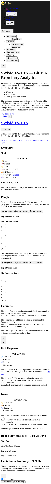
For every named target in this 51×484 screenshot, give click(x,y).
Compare (7, 129)
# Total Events (7, 482)
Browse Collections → (10, 140)
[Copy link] (10, 116)
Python (16, 175)
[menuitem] (11, 14)
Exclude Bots (8, 479)
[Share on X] (2, 117)
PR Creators (37, 211)
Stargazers (8, 211)
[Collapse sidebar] (3, 66)
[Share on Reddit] (7, 117)
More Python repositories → (30, 140)
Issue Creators (22, 211)
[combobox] (3, 338)
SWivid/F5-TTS (7, 114)
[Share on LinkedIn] (5, 117)
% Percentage (19, 482)
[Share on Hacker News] (3, 117)
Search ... (9, 32)
